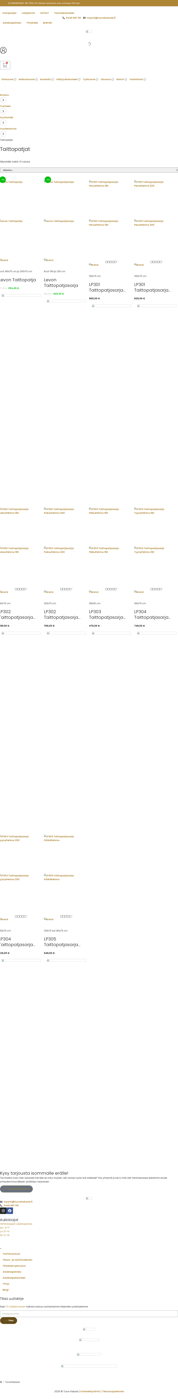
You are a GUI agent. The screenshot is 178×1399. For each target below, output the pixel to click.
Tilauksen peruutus (14, 1265)
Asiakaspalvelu (12, 22)
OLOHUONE (6, 117)
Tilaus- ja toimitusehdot (17, 1259)
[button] (15, 79)
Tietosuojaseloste (113, 1391)
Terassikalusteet (64, 13)
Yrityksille (32, 22)
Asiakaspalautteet (14, 1277)
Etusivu (4, 95)
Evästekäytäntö (90, 1391)
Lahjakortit (28, 13)
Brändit (47, 22)
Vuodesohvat (8, 128)
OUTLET (44, 13)
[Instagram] (3, 1210)
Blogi (6, 1289)
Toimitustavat (11, 1253)
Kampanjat (10, 13)
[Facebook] (10, 1210)
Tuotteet (5, 106)
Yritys (6, 1283)
